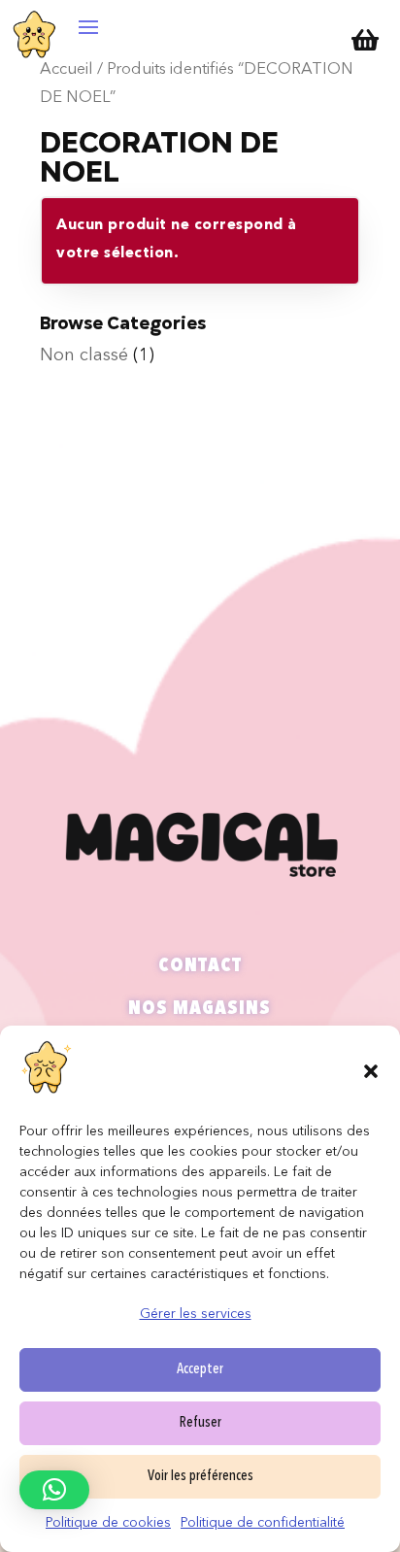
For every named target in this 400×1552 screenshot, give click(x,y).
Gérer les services (195, 1314)
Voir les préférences (200, 1476)
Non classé (84, 355)
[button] (371, 1071)
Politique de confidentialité (263, 1523)
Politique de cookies (108, 1523)
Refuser (200, 1423)
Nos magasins (199, 1009)
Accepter (200, 1370)
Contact (200, 966)
